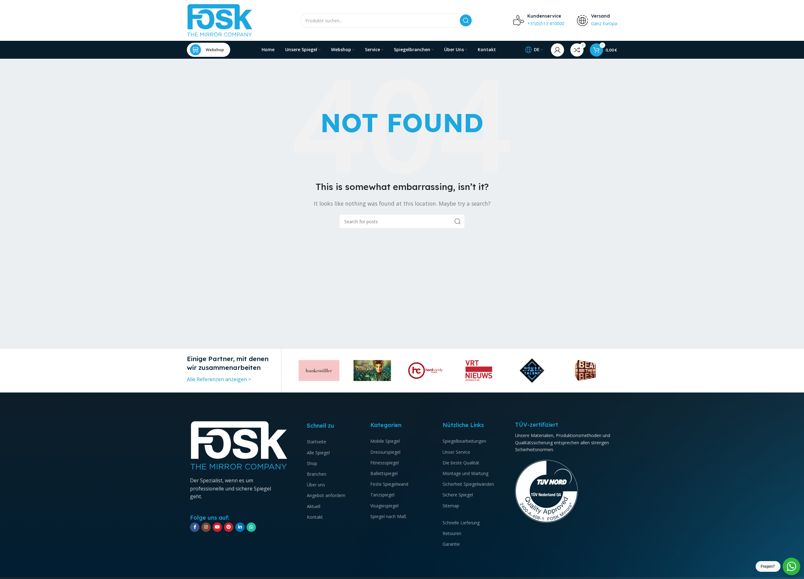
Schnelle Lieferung (461, 523)
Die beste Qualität (461, 463)
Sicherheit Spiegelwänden (468, 484)
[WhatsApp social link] (251, 527)
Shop (312, 463)
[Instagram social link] (206, 527)
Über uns (316, 485)
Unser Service (456, 452)
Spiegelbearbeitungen (464, 441)
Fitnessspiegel (384, 463)
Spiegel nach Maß (388, 516)
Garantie (451, 544)
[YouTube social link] (217, 527)
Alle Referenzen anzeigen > (219, 379)
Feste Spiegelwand (389, 484)
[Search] (466, 20)
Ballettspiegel (384, 473)
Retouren (452, 533)
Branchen (316, 474)
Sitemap (451, 506)
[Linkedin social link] (240, 527)
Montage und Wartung (465, 473)
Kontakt (315, 517)
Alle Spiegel (318, 453)
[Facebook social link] (194, 527)
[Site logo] (220, 19)
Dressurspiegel (385, 452)
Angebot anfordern (326, 495)
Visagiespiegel (384, 506)
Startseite (316, 442)
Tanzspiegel (382, 495)
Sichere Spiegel (458, 495)
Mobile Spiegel (385, 441)
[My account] (557, 50)
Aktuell (313, 506)
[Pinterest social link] (228, 527)
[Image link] (239, 444)
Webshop (215, 49)
